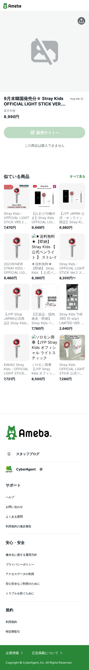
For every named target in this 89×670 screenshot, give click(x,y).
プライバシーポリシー (20, 564)
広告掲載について (45, 653)
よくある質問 (14, 516)
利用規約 (11, 622)
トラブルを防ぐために (20, 593)
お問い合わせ (14, 507)
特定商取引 (13, 631)
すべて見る (77, 176)
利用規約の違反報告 (18, 526)
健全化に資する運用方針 (21, 554)
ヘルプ (10, 497)
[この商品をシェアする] (81, 21)
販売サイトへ (48, 132)
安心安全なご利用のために (23, 583)
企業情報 (12, 653)
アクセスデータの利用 (20, 574)
